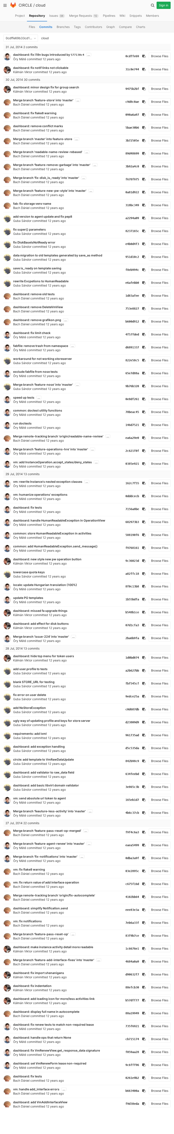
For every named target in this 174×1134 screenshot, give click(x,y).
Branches (63, 27)
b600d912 (132, 321)
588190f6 (132, 535)
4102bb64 (132, 897)
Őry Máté (19, 59)
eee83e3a (132, 909)
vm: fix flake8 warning (29, 869)
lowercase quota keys (29, 572)
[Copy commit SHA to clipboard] (143, 56)
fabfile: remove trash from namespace (40, 346)
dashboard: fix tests (27, 507)
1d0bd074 (132, 657)
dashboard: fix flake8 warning (34, 113)
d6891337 (132, 347)
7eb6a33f (132, 922)
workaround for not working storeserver (42, 358)
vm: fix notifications (27, 921)
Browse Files (159, 56)
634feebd (132, 774)
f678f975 (132, 179)
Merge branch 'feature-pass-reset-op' (41, 934)
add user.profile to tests (30, 669)
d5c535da (132, 748)
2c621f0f (132, 450)
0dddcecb (132, 496)
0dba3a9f (132, 858)
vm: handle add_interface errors (36, 1089)
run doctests (22, 423)
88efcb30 (132, 987)
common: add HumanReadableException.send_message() (55, 546)
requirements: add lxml (30, 733)
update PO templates (28, 598)
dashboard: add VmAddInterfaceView (40, 1102)
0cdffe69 (132, 56)
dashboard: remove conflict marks (38, 126)
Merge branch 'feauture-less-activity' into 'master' (49, 811)
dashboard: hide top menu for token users (43, 656)
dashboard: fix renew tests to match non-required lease (53, 1024)
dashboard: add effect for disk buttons (41, 623)
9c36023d (132, 560)
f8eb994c (132, 269)
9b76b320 (132, 386)
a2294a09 (132, 218)
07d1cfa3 (132, 625)
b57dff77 (132, 1000)
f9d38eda (132, 1103)
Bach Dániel (21, 104)
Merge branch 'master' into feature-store (42, 139)
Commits (45, 27)
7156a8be (132, 509)
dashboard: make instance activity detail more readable (53, 947)
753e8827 (132, 308)
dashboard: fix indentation (32, 986)
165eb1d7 (132, 799)
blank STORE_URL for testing (34, 682)
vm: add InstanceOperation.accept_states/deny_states (52, 462)
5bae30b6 (132, 127)
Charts (140, 27)
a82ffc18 (132, 573)
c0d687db (132, 709)
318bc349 (132, 205)
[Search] (152, 5)
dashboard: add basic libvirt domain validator (46, 785)
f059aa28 (132, 1052)
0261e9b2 (132, 1078)
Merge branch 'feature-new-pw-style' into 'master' (49, 190)
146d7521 (132, 425)
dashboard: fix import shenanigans (38, 973)
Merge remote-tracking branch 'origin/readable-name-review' (58, 436)
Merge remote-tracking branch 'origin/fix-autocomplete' (54, 895)
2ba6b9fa (132, 638)
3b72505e (132, 140)
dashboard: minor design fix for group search (46, 87)
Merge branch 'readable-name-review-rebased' (47, 152)
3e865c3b (132, 787)
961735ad (132, 735)
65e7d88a (132, 373)
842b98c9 (132, 761)
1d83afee (132, 295)
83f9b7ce (132, 935)
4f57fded (132, 334)
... (88, 54)
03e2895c (132, 871)
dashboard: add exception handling (39, 746)
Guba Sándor (22, 221)
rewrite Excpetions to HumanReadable (41, 281)
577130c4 (77, 54)
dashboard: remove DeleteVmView (38, 307)
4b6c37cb (132, 812)
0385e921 (132, 463)
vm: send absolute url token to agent (39, 798)
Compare (125, 27)
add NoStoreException (29, 708)
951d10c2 (132, 257)
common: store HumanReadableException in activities (52, 533)
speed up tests (23, 397)
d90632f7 (132, 974)
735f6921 (132, 1026)
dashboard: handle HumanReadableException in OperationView (59, 520)
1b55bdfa (132, 599)
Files (32, 27)
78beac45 (132, 412)
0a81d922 (132, 192)
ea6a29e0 (132, 438)
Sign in (163, 5)
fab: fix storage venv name (32, 203)
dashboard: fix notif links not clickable (40, 68)
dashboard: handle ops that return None (42, 1037)
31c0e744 (132, 69)
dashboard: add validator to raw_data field (43, 772)
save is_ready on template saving (37, 268)
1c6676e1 (132, 948)
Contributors (93, 27)
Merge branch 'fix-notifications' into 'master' (45, 856)
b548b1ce (132, 612)
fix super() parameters (29, 229)
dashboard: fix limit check (32, 333)
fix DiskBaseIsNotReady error (34, 242)
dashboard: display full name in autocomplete (46, 1011)
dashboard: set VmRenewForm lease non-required (49, 1063)
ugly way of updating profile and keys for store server (51, 720)
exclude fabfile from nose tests (35, 371)
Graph (110, 27)
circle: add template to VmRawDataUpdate (43, 759)
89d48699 (132, 153)
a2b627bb (132, 670)
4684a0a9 (132, 961)
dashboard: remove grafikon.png (37, 320)
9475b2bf (132, 88)
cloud (40, 5)
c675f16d (132, 884)
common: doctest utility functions (37, 410)
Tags (77, 27)
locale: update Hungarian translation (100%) (45, 585)
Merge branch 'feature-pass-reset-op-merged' (47, 830)
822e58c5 (132, 360)
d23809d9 (132, 722)
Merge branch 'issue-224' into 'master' (41, 636)
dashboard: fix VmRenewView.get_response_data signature (56, 1050)
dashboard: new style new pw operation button (47, 559)
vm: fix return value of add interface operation (46, 882)
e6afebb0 (132, 282)
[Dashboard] (13, 7)
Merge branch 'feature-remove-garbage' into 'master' (51, 165)
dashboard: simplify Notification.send (40, 908)
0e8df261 (132, 399)
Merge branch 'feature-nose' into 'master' (43, 384)
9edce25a (132, 696)
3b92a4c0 (132, 166)
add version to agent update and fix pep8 (42, 216)
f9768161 (132, 548)
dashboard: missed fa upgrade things (40, 610)
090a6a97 (132, 114)
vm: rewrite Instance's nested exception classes (47, 481)
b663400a (132, 1090)
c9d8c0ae (132, 101)
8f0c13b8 (132, 586)
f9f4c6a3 (132, 832)
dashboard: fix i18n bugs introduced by (42, 54)
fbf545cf (132, 683)
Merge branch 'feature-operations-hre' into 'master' (50, 449)
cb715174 (132, 1039)
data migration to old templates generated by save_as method (57, 255)
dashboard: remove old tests (34, 294)
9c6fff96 (132, 1065)
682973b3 (132, 522)
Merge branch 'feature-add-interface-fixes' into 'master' (53, 960)
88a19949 (132, 1013)
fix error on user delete (29, 695)
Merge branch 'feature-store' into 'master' (43, 100)
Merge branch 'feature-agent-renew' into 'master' (49, 843)
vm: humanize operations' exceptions (40, 494)
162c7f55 (132, 483)
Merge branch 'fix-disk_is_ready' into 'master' (46, 177)
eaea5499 (132, 845)
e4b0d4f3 (132, 244)
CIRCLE (25, 5)
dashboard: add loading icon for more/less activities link (54, 998)
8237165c (132, 231)
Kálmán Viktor (22, 72)
